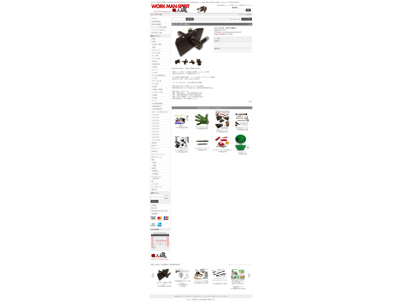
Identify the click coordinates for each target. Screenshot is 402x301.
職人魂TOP (220, 5)
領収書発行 (154, 213)
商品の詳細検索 (156, 24)
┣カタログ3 (155, 120)
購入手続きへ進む (156, 32)
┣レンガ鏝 (154, 55)
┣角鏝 (153, 47)
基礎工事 (154, 189)
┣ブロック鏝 (155, 58)
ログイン (241, 14)
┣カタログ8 (155, 134)
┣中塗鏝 (154, 98)
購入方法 (154, 208)
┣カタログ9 (155, 137)
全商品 (153, 39)
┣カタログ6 (155, 129)
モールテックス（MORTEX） (156, 177)
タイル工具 (154, 184)
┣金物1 (153, 162)
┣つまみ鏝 (154, 84)
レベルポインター (156, 187)
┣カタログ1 (155, 115)
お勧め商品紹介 (156, 21)
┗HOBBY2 (154, 174)
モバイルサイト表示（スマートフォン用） (216, 296)
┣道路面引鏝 (155, 64)
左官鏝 (153, 41)
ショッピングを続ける (158, 30)
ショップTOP (229, 5)
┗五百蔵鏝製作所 (156, 109)
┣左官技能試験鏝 (156, 103)
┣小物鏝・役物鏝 (156, 89)
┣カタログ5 (155, 126)
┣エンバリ (154, 70)
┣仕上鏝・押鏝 (156, 44)
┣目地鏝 (154, 86)
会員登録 (248, 14)
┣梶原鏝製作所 (156, 106)
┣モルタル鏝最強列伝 (158, 75)
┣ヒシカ (154, 100)
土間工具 (154, 143)
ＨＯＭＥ (154, 18)
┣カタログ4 (155, 123)
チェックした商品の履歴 (158, 27)
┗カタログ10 (155, 140)
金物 (152, 159)
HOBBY (153, 168)
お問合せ (154, 205)
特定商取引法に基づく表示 (159, 211)
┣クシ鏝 (154, 78)
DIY (152, 181)
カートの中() (239, 5)
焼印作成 (154, 151)
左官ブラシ (154, 145)
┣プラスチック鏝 (156, 92)
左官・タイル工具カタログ (159, 112)
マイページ (247, 5)
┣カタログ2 (155, 117)
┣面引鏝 (154, 61)
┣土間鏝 (154, 95)
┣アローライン (156, 50)
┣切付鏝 (154, 67)
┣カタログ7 (155, 131)
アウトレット (155, 148)
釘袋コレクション (156, 157)
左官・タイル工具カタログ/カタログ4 (229, 32)
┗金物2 (153, 165)
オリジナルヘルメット (158, 154)
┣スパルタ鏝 (155, 53)
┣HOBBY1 (154, 171)
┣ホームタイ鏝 (156, 81)
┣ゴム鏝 (154, 72)
